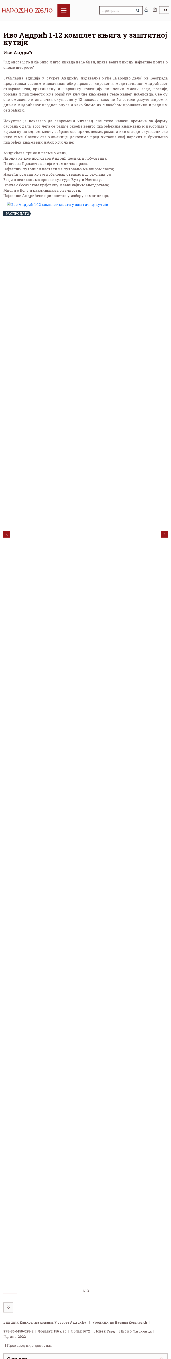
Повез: (100, 1332)
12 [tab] (161, 1294)
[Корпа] (155, 8)
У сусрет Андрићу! (70, 1323)
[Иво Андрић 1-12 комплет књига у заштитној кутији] (85, 745)
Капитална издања (36, 1323)
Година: (10, 1337)
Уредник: (100, 1323)
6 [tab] (79, 1294)
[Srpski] (164, 10)
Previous (6, 534)
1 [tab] (10, 1294)
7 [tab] (92, 1294)
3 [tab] (38, 1294)
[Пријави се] (146, 10)
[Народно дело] (29, 10)
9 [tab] (120, 1294)
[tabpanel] (85, 748)
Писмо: (125, 1332)
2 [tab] (24, 1294)
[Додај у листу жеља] (8, 1308)
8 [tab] (106, 1294)
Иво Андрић (17, 52)
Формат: (45, 1332)
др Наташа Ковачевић (128, 1323)
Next (164, 534)
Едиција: (11, 1323)
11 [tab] (147, 1294)
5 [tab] (65, 1294)
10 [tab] (133, 1294)
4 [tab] (51, 1294)
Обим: (76, 1332)
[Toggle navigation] (63, 10)
